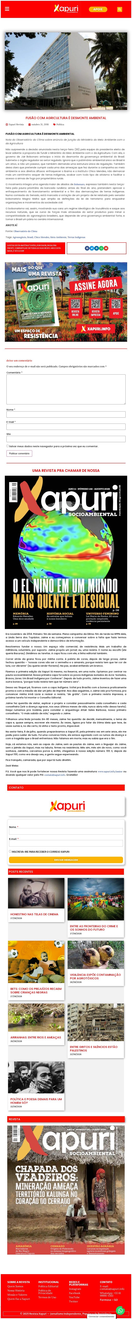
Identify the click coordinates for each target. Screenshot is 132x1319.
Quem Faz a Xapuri (18, 1298)
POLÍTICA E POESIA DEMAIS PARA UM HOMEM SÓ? (36, 1101)
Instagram (75, 1288)
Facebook (74, 1293)
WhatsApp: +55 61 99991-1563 (110, 1294)
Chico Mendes (41, 237)
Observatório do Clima (25, 231)
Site (8, 434)
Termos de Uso (47, 1297)
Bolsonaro (79, 184)
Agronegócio (19, 237)
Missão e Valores (17, 1294)
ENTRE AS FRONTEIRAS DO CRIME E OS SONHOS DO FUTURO (94, 928)
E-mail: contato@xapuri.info (112, 1287)
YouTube (74, 1297)
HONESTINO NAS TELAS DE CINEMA (34, 914)
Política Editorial (48, 1286)
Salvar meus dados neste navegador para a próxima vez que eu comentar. (53, 446)
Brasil (30, 237)
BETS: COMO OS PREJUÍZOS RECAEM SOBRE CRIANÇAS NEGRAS (35, 990)
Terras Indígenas (76, 237)
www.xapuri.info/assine (110, 771)
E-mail (11, 422)
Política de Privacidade (45, 1292)
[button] (119, 9)
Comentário (14, 372)
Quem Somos (15, 1286)
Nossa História (15, 1290)
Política (60, 124)
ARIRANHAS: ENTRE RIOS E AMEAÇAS (35, 1037)
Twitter (73, 1301)
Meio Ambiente (58, 237)
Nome (10, 410)
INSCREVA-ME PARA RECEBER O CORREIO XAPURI (41, 851)
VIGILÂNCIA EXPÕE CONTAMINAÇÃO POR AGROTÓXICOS (95, 976)
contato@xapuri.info (54, 774)
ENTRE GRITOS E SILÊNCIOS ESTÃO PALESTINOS (94, 1048)
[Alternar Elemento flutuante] (120, 1310)
